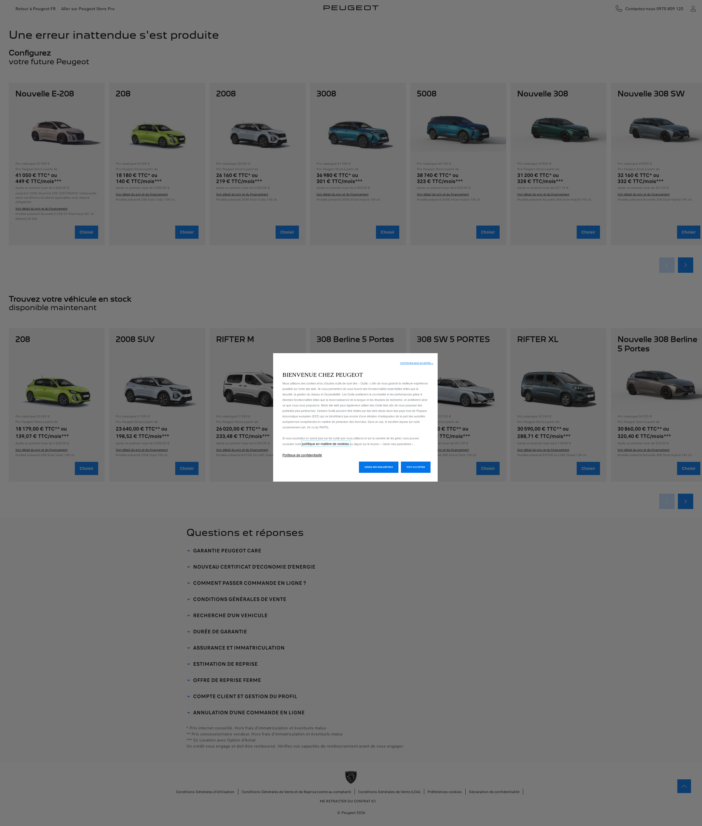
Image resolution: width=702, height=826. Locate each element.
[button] (416, 363)
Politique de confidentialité (302, 455)
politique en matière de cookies (326, 443)
